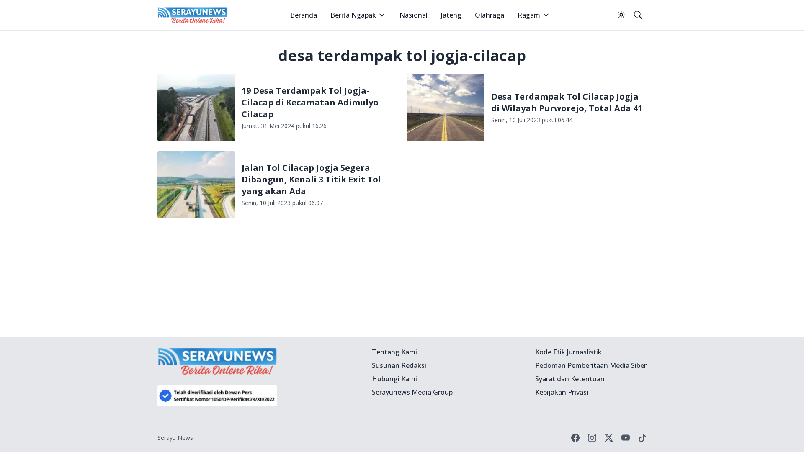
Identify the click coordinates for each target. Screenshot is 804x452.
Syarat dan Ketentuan (570, 378)
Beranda (303, 15)
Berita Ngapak (353, 15)
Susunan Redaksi (399, 365)
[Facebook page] (575, 438)
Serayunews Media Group (412, 392)
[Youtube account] (625, 438)
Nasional (413, 15)
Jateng (451, 15)
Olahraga (489, 15)
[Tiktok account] (642, 438)
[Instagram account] (592, 438)
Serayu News (175, 438)
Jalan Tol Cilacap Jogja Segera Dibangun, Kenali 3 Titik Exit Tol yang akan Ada (311, 179)
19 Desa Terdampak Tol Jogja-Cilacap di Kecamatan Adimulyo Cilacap (310, 102)
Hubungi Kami (394, 378)
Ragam (529, 15)
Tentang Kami (394, 352)
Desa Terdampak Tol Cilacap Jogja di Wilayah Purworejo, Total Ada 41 (566, 102)
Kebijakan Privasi (561, 392)
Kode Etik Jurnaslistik (568, 352)
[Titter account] (609, 438)
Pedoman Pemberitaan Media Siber (591, 365)
